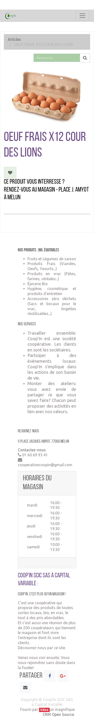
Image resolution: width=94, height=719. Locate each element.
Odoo (44, 709)
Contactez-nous (32, 450)
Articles (14, 39)
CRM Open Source (58, 714)
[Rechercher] (85, 58)
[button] (10, 172)
